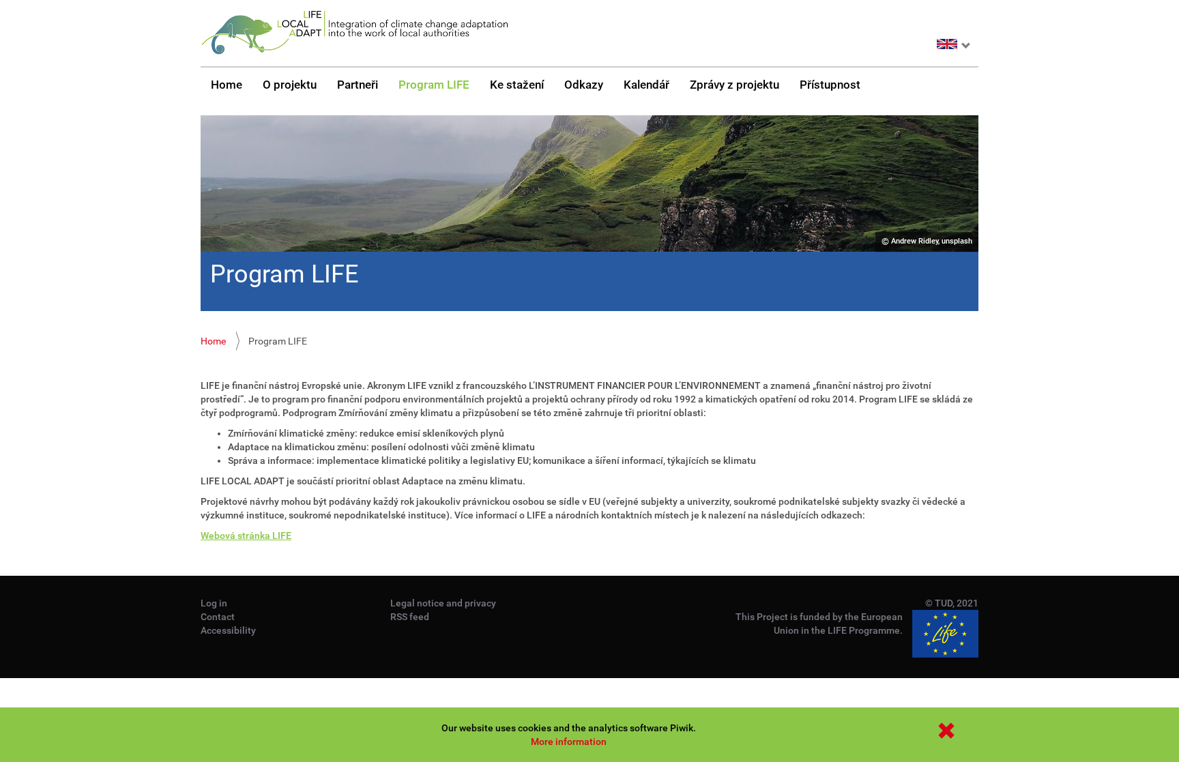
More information (569, 741)
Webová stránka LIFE (246, 535)
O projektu (290, 84)
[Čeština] (354, 33)
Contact (218, 616)
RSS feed (409, 616)
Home (226, 84)
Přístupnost (830, 84)
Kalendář (646, 84)
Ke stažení (517, 84)
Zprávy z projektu (734, 84)
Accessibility (228, 630)
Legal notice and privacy (443, 603)
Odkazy (583, 84)
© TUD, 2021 (951, 603)
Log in (214, 603)
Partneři (357, 84)
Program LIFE (433, 84)
